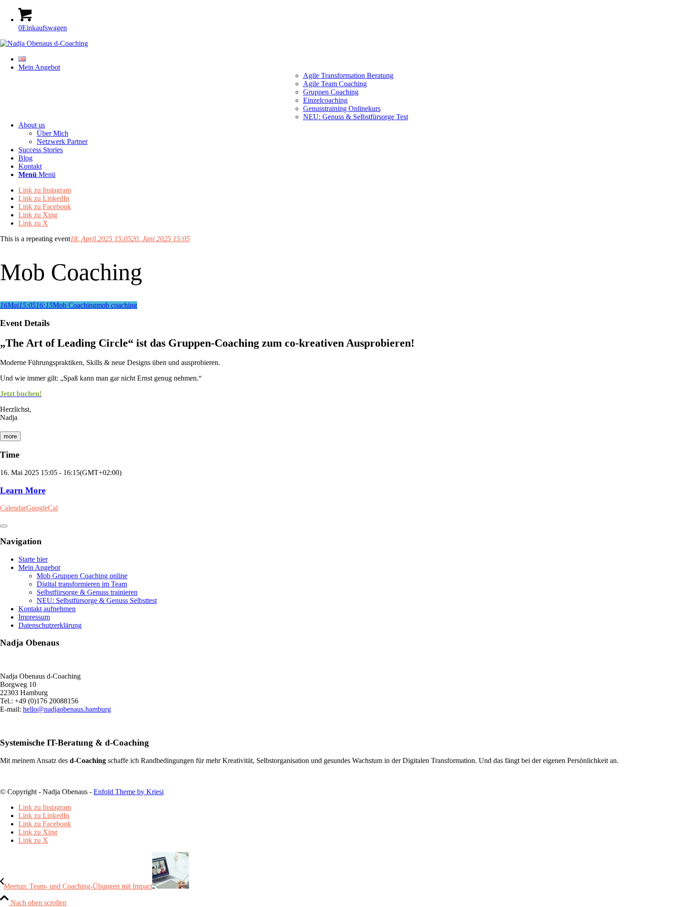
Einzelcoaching (325, 100)
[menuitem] (346, 59)
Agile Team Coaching (335, 84)
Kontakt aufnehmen (47, 609)
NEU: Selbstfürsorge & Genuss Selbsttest (97, 600)
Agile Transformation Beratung (348, 75)
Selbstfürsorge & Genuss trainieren (87, 592)
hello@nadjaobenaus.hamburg (67, 709)
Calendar (13, 508)
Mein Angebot (39, 567)
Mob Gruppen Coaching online (82, 576)
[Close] (3, 526)
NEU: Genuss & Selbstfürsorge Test (355, 117)
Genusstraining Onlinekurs (342, 108)
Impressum (34, 617)
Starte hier (33, 559)
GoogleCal (42, 508)
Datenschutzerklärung (50, 625)
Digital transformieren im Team (82, 584)
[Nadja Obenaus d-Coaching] (44, 43)
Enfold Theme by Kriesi (129, 792)
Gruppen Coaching (331, 92)
